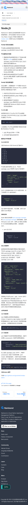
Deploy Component (7, 437)
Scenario (3, 465)
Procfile (9, 59)
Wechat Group (5, 448)
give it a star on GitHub (20, 1)
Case (2, 467)
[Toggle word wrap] (22, 173)
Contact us (4, 484)
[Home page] (2, 13)
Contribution (5, 456)
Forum (3, 453)
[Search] (26, 7)
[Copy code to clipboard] (25, 122)
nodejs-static (5, 39)
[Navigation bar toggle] (2, 7)
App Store (4, 481)
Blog (2, 470)
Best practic (4, 439)
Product (3, 479)
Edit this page (7, 383)
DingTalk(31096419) (7, 451)
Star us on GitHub (10, 426)
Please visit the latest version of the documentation (14, 3)
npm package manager (19, 217)
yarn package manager (9, 219)
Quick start (4, 434)
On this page (6, 24)
